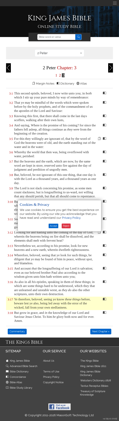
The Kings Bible (89, 360)
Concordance (18, 376)
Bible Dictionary (19, 371)
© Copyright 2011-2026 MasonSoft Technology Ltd (59, 415)
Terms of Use (51, 371)
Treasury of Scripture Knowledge (92, 393)
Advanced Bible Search (23, 366)
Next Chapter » (100, 331)
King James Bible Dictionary (90, 373)
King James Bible (20, 360)
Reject (66, 226)
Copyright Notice (53, 382)
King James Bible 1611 (93, 366)
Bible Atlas (16, 382)
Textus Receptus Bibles (94, 385)
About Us (48, 360)
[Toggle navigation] (115, 3)
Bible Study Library (21, 387)
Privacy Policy (51, 376)
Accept (53, 226)
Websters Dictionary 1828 (95, 380)
